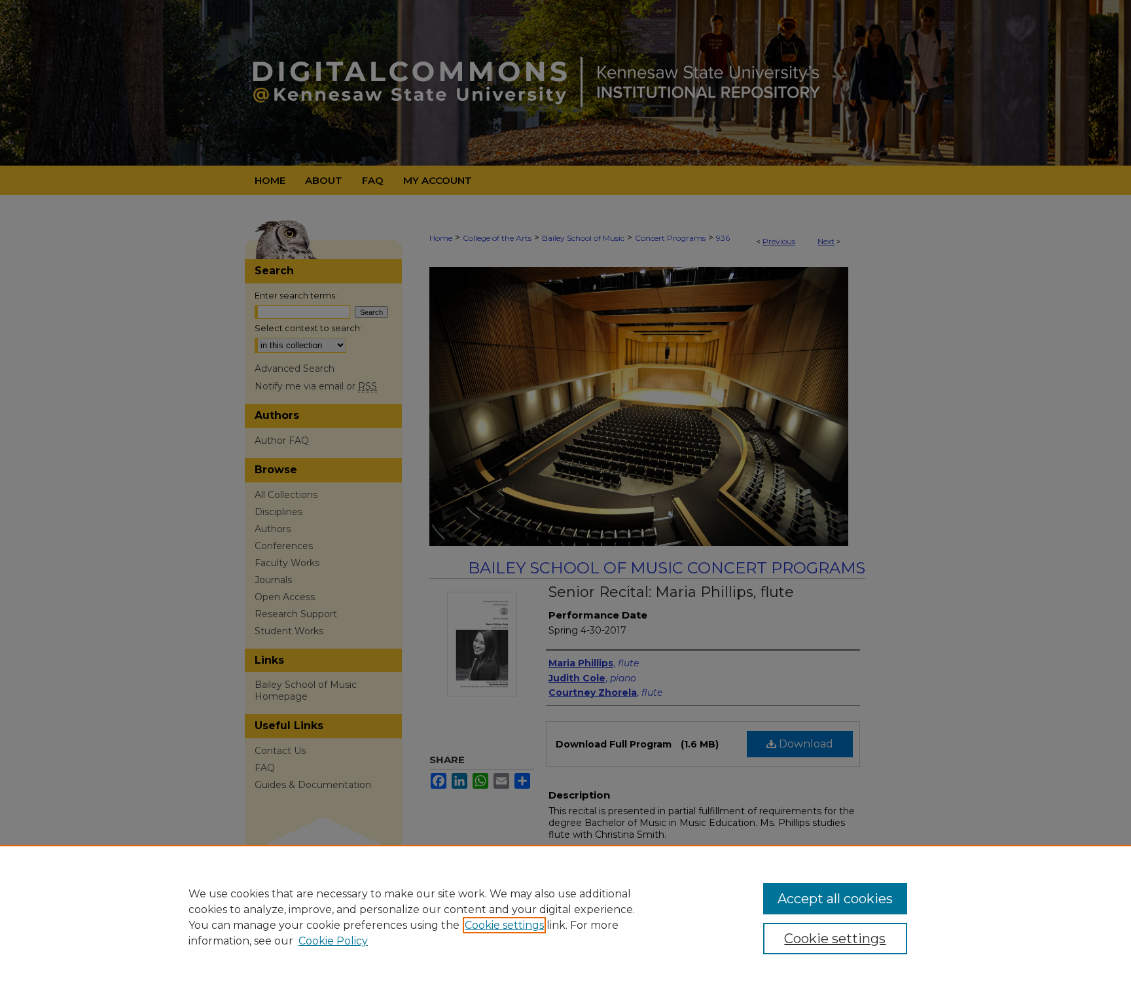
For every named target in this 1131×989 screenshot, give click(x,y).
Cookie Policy (333, 941)
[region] (565, 917)
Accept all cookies (835, 899)
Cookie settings (504, 925)
